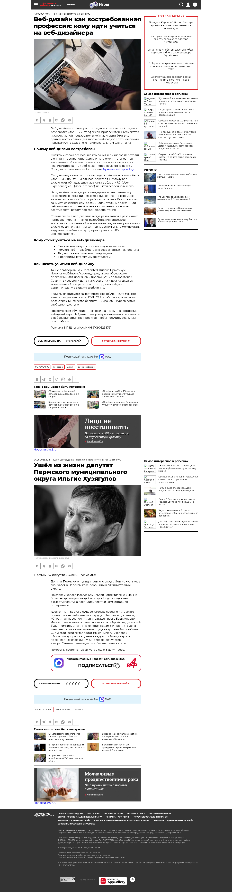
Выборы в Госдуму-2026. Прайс (74, 820)
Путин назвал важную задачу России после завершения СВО (177, 220)
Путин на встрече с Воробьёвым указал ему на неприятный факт (174, 209)
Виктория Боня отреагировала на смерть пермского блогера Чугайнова (171, 39)
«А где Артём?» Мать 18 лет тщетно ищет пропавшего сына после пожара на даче (176, 112)
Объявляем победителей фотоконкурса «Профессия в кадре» (63, 394)
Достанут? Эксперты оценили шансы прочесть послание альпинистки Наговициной (178, 524)
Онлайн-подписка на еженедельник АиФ (80, 817)
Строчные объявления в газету (151, 817)
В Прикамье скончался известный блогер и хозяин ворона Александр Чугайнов (120, 737)
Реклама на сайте (113, 813)
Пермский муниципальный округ (51, 558)
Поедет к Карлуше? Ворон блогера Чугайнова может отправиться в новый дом (171, 25)
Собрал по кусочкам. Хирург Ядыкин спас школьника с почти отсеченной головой (178, 123)
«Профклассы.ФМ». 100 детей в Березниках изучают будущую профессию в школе (118, 394)
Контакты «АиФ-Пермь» (118, 817)
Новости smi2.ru (45, 449)
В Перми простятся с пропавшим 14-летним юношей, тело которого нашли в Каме (66, 747)
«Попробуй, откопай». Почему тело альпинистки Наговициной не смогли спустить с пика (177, 135)
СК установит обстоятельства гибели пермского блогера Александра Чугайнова (171, 52)
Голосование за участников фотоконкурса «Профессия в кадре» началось (63, 405)
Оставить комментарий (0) (116, 341)
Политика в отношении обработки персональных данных (84, 855)
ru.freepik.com (41, 112)
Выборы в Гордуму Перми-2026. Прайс (174, 820)
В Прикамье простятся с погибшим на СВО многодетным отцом (65, 758)
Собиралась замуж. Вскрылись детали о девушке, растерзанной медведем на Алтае (175, 146)
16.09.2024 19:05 (42, 14)
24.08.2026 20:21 (42, 459)
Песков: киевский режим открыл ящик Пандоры (174, 187)
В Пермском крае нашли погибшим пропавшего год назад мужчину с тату (171, 66)
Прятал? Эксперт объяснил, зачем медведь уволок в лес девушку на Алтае (176, 502)
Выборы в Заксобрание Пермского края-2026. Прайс (122, 820)
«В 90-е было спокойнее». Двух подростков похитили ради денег (176, 489)
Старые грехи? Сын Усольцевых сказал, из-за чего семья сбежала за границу (177, 157)
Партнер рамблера (87, 879)
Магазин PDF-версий (160, 813)
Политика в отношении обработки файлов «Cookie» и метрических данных (91, 857)
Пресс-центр (93, 813)
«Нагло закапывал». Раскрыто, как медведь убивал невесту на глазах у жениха (177, 468)
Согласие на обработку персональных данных (79, 853)
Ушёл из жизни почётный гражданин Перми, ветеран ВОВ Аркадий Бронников (119, 747)
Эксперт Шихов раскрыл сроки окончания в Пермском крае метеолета (171, 79)
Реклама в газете (136, 813)
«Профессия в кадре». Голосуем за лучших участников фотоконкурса (120, 403)
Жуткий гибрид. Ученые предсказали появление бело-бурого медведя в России (178, 101)
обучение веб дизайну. (117, 169)
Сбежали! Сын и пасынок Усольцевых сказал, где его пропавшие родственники (178, 479)
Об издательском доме (70, 813)
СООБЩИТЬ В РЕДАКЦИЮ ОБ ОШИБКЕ (76, 824)
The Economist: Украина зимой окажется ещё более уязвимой (173, 198)
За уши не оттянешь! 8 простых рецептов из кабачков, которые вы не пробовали (178, 513)
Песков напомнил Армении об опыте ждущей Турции (177, 175)
